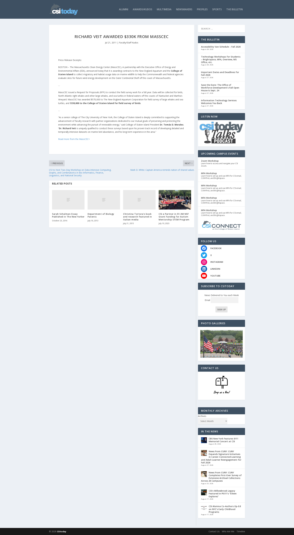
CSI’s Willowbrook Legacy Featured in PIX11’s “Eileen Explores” (223, 493)
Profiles (202, 9)
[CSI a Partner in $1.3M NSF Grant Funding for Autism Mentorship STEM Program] (175, 200)
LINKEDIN (215, 268)
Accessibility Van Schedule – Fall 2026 (221, 46)
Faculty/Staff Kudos (128, 42)
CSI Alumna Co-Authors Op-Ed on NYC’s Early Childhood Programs (225, 509)
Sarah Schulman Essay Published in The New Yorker (68, 215)
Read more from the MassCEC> (74, 139)
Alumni (123, 9)
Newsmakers (184, 9)
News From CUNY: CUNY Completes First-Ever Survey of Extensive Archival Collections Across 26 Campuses (221, 476)
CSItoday (61, 531)
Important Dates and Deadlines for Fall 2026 (220, 73)
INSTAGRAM (216, 261)
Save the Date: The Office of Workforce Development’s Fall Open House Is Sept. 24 (220, 87)
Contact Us (214, 531)
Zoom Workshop (210, 160)
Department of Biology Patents (101, 215)
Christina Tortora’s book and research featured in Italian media (137, 216)
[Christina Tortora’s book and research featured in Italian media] (139, 200)
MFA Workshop (209, 173)
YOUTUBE (215, 275)
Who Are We (228, 531)
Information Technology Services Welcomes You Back (219, 102)
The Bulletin (234, 9)
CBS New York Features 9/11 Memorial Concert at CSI (223, 440)
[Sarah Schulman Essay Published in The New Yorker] (68, 200)
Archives (202, 416)
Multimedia (164, 9)
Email (208, 300)
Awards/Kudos (142, 9)
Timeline (241, 531)
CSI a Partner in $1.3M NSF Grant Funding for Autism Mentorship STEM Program (174, 216)
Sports (217, 9)
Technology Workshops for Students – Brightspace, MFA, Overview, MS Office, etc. (220, 59)
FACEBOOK (216, 248)
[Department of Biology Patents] (104, 200)
